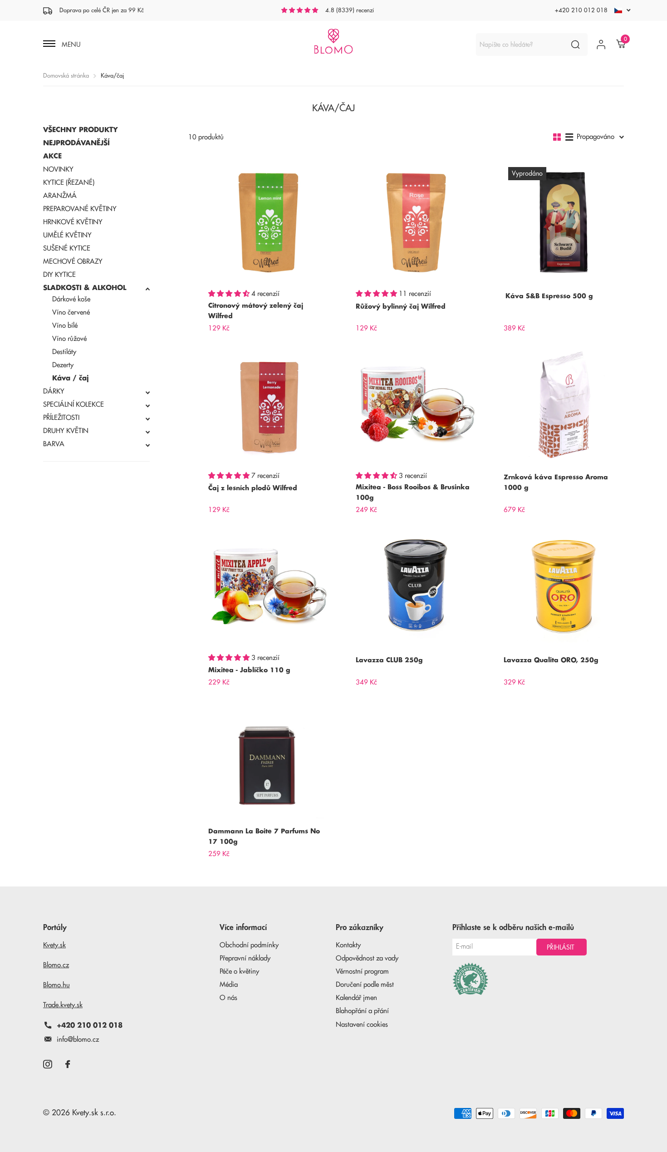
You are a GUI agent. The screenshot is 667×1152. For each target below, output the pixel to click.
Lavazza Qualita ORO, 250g (551, 660)
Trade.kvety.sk (63, 1005)
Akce (52, 156)
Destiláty (64, 352)
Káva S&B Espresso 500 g (549, 296)
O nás (228, 997)
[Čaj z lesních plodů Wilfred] (268, 405)
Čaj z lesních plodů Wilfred (252, 488)
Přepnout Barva (96, 445)
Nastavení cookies (362, 1024)
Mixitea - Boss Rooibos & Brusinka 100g (413, 492)
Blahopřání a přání (362, 1011)
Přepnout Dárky (96, 393)
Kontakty (348, 945)
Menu (70, 44)
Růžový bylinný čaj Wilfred (401, 306)
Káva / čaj (70, 378)
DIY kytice (59, 274)
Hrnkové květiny (73, 222)
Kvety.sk (54, 945)
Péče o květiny (239, 971)
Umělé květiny (67, 235)
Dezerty (63, 365)
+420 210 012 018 (581, 10)
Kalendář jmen (356, 997)
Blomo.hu (56, 985)
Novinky (58, 169)
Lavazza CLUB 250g (389, 660)
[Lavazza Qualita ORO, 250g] (564, 586)
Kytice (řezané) (68, 182)
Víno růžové (69, 338)
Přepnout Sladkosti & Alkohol (96, 289)
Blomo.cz (56, 965)
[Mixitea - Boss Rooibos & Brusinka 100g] (416, 405)
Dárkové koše (71, 299)
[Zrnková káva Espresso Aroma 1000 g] (564, 405)
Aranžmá (60, 195)
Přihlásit (561, 947)
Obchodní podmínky (249, 945)
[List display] (569, 137)
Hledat (575, 44)
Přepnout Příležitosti (96, 419)
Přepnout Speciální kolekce (96, 406)
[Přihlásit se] (601, 44)
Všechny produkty (80, 130)
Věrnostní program (362, 971)
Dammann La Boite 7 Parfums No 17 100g (264, 836)
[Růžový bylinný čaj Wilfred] (416, 222)
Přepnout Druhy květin (96, 432)
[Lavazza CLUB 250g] (416, 586)
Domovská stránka (66, 76)
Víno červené (71, 312)
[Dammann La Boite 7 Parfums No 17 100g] (268, 759)
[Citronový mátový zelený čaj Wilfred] (268, 222)
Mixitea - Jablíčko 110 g (249, 670)
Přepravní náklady (245, 958)
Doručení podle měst (365, 984)
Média (229, 984)
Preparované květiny (80, 209)
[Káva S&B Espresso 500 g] (564, 222)
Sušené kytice (66, 248)
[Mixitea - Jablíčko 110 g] (268, 586)
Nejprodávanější (76, 143)
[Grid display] (557, 137)
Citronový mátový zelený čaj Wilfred (255, 310)
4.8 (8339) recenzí (349, 10)
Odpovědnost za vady (367, 958)
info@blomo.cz (78, 1039)
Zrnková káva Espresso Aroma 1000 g (556, 482)
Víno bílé (65, 325)
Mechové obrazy (73, 261)
